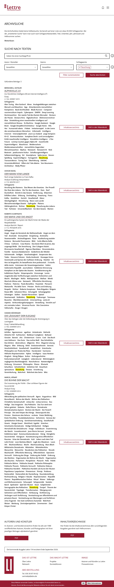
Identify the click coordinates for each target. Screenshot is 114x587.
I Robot (27, 128)
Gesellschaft (33, 198)
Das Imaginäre (17, 404)
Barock (15, 337)
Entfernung (38, 193)
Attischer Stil (9, 335)
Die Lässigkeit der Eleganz (19, 315)
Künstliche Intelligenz (39, 139)
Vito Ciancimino (42, 305)
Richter (22, 206)
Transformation (32, 490)
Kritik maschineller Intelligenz (16, 139)
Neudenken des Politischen (36, 450)
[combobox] (21, 67)
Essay (6, 96)
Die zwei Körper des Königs (23, 412)
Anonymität (23, 236)
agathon (27, 332)
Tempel (43, 487)
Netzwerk (32, 150)
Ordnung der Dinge (21, 455)
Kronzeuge (38, 273)
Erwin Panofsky (10, 418)
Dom (42, 190)
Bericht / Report (17, 225)
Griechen (44, 423)
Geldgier (19, 254)
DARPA (37, 112)
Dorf (47, 190)
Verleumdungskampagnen (23, 302)
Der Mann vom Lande (16, 173)
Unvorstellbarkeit (25, 209)
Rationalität (9, 474)
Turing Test (22, 160)
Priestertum (30, 471)
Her (5, 128)
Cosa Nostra (25, 244)
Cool (44, 337)
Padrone (7, 284)
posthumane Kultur (21, 152)
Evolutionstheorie (38, 345)
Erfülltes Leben (10, 195)
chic (20, 337)
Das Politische (30, 404)
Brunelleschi (9, 399)
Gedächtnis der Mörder (40, 252)
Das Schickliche (47, 340)
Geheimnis (40, 418)
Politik (52, 461)
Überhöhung (34, 160)
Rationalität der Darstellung (27, 474)
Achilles (7, 332)
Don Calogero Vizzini (41, 246)
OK (83, 583)
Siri (23, 155)
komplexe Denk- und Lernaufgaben (39, 136)
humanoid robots (16, 128)
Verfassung (33, 493)
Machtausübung (37, 444)
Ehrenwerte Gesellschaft (14, 249)
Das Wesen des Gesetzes (34, 187)
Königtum (20, 436)
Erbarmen (48, 193)
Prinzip (39, 471)
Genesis (50, 345)
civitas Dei (30, 402)
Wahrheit (21, 372)
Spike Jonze (42, 155)
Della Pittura (31, 407)
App (25, 107)
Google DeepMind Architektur (22, 126)
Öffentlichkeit (39, 452)
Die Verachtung (24, 246)
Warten (50, 209)
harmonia (47, 351)
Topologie (20, 490)
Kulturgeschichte (38, 356)
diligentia (31, 343)
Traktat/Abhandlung (16, 324)
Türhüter (12, 209)
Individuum (40, 428)
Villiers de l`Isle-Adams (30, 163)
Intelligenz (46, 131)
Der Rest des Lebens (12, 190)
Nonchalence (34, 361)
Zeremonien (42, 503)
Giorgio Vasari (16, 423)
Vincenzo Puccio (28, 305)
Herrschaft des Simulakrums (15, 428)
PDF (16, 538)
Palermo (16, 284)
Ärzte (34, 238)
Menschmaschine (11, 150)
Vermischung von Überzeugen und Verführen (36, 498)
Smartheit (43, 367)
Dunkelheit (9, 193)
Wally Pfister (20, 166)
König (43, 434)
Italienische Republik (12, 268)
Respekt (7, 289)
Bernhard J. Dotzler (13, 88)
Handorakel (36, 351)
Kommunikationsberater (29, 434)
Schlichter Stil (32, 367)
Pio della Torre (20, 286)
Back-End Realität (22, 110)
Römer (42, 479)
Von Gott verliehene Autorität (29, 501)
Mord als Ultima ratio (12, 281)
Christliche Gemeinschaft (14, 402)
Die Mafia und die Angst (18, 216)
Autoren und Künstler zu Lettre (93, 561)
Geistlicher (15, 198)
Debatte (21, 407)
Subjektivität (45, 485)
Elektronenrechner (47, 118)
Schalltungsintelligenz (39, 152)
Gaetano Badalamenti (21, 252)
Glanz (42, 198)
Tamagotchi (32, 158)
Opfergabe (32, 203)
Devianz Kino (19, 118)
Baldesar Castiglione (35, 335)
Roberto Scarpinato (13, 214)
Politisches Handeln (12, 469)
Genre (43, 62)
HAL (50, 126)
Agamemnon (17, 332)
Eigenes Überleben (33, 249)
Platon (36, 364)
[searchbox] (21, 67)
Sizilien (17, 294)
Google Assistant (41, 123)
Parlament (20, 461)
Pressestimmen (87, 564)
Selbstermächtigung (12, 155)
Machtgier (15, 278)
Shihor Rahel (10, 171)
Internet (7, 134)
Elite (14, 345)
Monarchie (19, 450)
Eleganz (7, 345)
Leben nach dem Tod (44, 439)
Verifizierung (45, 493)
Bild (54, 396)
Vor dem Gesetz (39, 209)
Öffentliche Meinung (23, 452)
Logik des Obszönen (41, 442)
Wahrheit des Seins (34, 372)
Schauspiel (27, 482)
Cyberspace (28, 112)
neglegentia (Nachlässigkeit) (15, 361)
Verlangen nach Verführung (15, 495)
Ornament (17, 364)
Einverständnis (48, 249)
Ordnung (8, 364)
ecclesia (35, 415)
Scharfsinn (8, 367)
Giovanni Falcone (18, 257)
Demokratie (42, 407)
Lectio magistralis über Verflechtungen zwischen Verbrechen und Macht (28, 276)
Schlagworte (81, 62)
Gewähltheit (35, 348)
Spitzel (41, 294)
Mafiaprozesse (33, 278)
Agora (38, 396)
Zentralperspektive (28, 503)
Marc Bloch (49, 444)
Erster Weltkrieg (45, 415)
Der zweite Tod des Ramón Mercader (33, 115)
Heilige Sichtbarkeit (33, 426)
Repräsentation (40, 477)
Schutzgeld (32, 292)
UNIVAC (44, 160)
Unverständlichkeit (12, 163)
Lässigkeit (25, 359)
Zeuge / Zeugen (21, 308)
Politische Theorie (11, 466)
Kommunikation (16, 136)
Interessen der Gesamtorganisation (29, 265)
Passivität (39, 284)
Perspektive (30, 461)
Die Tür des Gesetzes (30, 190)
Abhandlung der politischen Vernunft (19, 396)
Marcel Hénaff (10, 377)
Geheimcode (9, 254)
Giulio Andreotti (32, 257)
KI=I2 (6, 136)
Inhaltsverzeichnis (71, 127)
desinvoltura (20, 343)
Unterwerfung (35, 300)
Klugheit (7, 356)
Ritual (36, 479)
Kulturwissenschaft (12, 359)
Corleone (15, 244)
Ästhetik (46, 332)
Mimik (50, 278)
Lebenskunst (36, 359)
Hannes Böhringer (12, 313)
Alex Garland (20, 104)
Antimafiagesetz (24, 238)
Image (31, 428)
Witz (45, 372)
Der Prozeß (50, 187)
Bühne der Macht (23, 399)
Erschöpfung (31, 195)
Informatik (36, 131)
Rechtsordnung (10, 477)
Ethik (28, 345)
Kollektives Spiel (10, 434)
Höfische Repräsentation (14, 353)
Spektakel (14, 485)
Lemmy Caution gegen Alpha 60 (24, 142)
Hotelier (47, 260)
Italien (48, 265)
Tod (5, 209)
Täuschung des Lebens (46, 206)
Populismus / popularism (14, 471)
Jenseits (49, 431)
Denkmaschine (10, 115)
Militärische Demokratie (14, 447)
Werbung (15, 503)
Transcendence (10, 160)
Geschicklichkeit (10, 348)
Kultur (27, 356)
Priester (30, 286)
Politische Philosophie (43, 463)
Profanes (47, 471)
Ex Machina (28, 123)
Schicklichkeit (19, 367)
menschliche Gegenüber (34, 147)
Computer (48, 110)
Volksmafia (8, 308)
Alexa (29, 104)
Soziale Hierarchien (29, 294)
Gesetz (7, 423)
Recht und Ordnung (43, 286)
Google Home (41, 126)
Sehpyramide (39, 482)
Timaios (29, 369)
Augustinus (46, 396)
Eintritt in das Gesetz (23, 193)
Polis (47, 461)
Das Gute (21, 340)
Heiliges (46, 426)
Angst (6, 233)
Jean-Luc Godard (35, 134)
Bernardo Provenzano (21, 241)
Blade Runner (36, 110)
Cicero (38, 337)
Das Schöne (9, 343)
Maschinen (23, 144)
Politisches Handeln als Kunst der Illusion (38, 469)
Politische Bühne (11, 463)
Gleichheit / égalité (31, 423)
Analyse (7, 179)
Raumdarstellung (47, 474)
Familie (7, 252)
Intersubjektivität (20, 134)
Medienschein (35, 144)
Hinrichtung (23, 201)
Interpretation (24, 179)
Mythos (23, 150)
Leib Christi (8, 442)
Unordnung (38, 369)
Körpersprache (27, 273)
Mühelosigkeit (48, 359)
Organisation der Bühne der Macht (30, 458)
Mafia (23, 278)
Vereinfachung (10, 372)
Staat (37, 485)
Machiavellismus (15, 444)
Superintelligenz (19, 158)
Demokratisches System (14, 410)
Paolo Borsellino (27, 284)
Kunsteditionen (55, 564)
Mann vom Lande (37, 201)
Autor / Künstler (11, 62)
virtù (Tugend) (10, 501)
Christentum (29, 337)
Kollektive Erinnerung (43, 268)
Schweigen (8, 294)
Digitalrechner (32, 118)
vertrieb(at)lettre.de (29, 576)
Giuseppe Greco (47, 257)
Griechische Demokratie (14, 426)
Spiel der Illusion (26, 485)
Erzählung (14, 179)
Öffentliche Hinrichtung (41, 281)
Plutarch (40, 461)
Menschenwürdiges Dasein (15, 203)
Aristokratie (37, 332)
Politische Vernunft (28, 466)
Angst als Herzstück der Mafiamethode (26, 233)
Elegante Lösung (48, 343)
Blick (34, 241)
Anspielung (33, 236)
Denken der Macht (32, 410)
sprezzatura (9, 369)
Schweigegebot (44, 292)
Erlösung (21, 195)
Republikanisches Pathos (22, 479)
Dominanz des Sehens (21, 415)
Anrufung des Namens (13, 187)
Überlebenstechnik (20, 300)
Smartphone (31, 155)
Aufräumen (20, 335)
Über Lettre (26, 561)
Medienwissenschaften (13, 147)
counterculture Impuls (13, 112)
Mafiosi (43, 278)
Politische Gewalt (26, 463)
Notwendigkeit (47, 361)
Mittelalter (29, 447)
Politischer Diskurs (44, 466)
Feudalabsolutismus (26, 418)
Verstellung (39, 302)
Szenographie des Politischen (16, 487)
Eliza (6, 120)
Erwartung (42, 195)
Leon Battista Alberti (23, 442)
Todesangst (41, 297)
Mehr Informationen (94, 583)
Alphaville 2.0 (12, 90)
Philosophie (28, 364)
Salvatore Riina (20, 292)
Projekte (53, 561)
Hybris (28, 353)
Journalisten (28, 268)
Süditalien (21, 297)
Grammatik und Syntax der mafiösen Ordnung (23, 260)
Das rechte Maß (32, 340)
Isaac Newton (48, 353)
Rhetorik (44, 364)
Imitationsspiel (38, 128)
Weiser (7, 503)
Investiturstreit (20, 431)
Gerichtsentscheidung (33, 420)
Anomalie (13, 236)
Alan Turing (9, 104)
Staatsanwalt (9, 297)
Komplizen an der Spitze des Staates (19, 270)
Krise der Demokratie (21, 439)
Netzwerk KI (42, 150)
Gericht (24, 198)
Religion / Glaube (25, 477)
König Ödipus (18, 356)
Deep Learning (48, 112)
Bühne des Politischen (41, 399)
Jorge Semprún (49, 134)
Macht (26, 444)
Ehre (38, 343)
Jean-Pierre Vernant (36, 431)
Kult (33, 439)
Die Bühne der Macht (16, 380)
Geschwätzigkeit (31, 254)
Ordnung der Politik (38, 455)
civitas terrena (42, 402)
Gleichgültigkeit (10, 201)
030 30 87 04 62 (31, 573)
